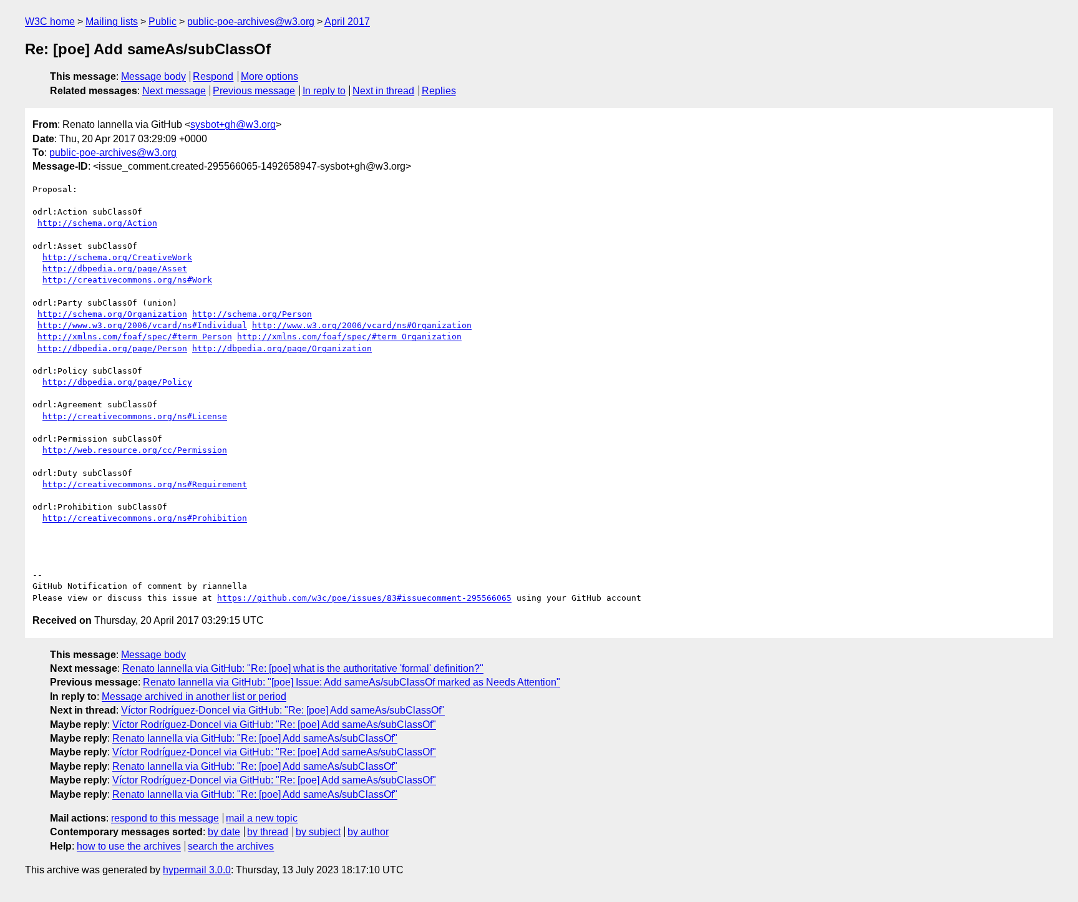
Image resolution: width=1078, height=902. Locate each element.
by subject (318, 832)
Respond (213, 76)
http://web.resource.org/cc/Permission (134, 450)
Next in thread (383, 90)
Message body (153, 76)
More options (269, 76)
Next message (174, 90)
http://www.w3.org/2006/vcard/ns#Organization (362, 325)
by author (368, 832)
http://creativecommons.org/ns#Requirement (144, 484)
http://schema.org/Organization (112, 314)
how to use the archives (129, 846)
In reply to (324, 90)
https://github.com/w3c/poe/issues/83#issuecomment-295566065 (364, 598)
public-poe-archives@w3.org (250, 21)
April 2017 (347, 21)
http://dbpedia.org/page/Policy (117, 382)
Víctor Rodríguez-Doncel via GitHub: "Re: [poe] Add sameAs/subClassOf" (283, 710)
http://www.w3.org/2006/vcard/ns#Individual (142, 325)
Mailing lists (111, 21)
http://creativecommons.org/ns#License (134, 416)
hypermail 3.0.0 (197, 870)
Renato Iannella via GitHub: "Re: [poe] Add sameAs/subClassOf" (254, 738)
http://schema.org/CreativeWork (117, 257)
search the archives (231, 846)
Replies (439, 90)
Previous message (254, 90)
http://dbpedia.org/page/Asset (114, 268)
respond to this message (165, 818)
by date (224, 832)
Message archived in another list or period (194, 696)
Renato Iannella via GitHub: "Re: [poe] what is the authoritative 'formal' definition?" (302, 668)
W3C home (50, 21)
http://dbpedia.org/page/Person (112, 348)
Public (162, 21)
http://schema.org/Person (252, 314)
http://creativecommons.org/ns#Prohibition (144, 518)
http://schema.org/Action (97, 223)
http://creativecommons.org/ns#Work (127, 279)
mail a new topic (262, 818)
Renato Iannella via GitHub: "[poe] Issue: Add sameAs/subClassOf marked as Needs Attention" (351, 682)
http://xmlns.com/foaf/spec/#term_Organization (349, 336)
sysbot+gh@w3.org (233, 124)
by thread (267, 832)
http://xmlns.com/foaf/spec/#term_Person (134, 336)
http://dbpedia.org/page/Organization (282, 348)
